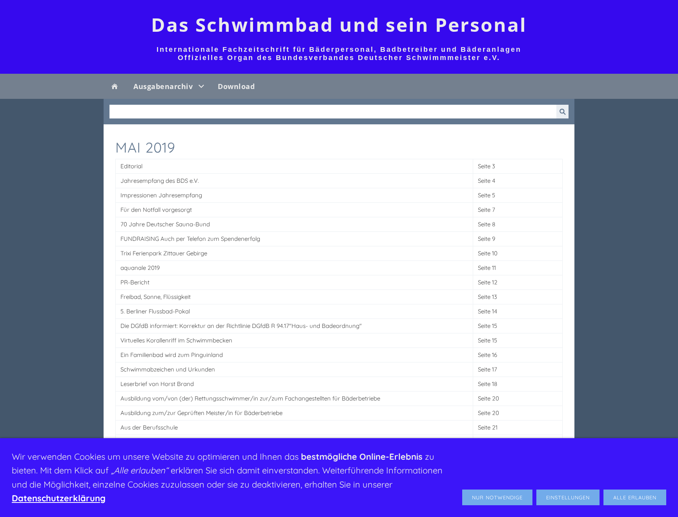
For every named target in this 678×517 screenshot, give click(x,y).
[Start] (115, 86)
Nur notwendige (497, 497)
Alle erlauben (634, 497)
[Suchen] (562, 111)
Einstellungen (568, 497)
